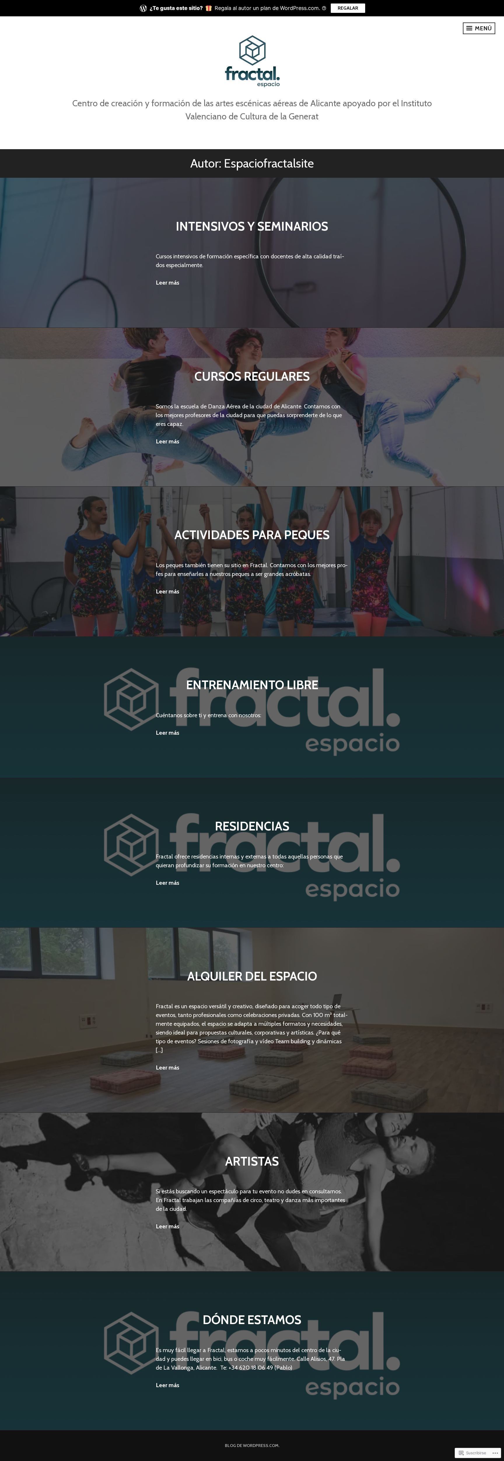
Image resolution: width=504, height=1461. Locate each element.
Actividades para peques (252, 534)
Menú (482, 28)
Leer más (167, 282)
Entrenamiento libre (252, 684)
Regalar (348, 8)
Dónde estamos (252, 1319)
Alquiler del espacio (252, 976)
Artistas (252, 1161)
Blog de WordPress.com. (252, 1445)
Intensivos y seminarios (252, 226)
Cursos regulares (252, 376)
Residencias (252, 826)
